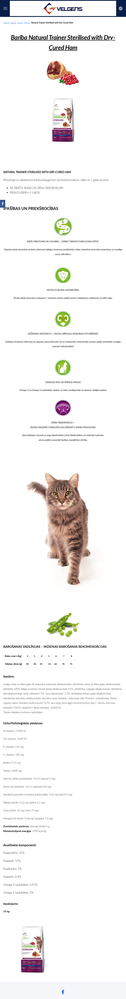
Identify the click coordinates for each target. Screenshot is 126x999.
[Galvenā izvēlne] (5, 8)
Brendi (13, 22)
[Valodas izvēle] (120, 8)
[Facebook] (63, 992)
